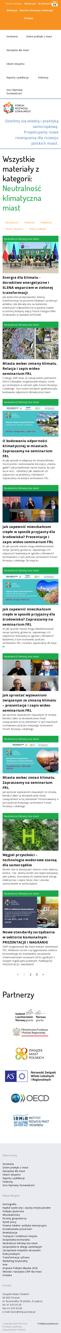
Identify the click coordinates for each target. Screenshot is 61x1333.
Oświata (7, 1275)
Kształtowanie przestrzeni (17, 1229)
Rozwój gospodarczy (14, 1218)
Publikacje (46, 222)
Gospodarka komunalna (16, 1239)
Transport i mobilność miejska (20, 1236)
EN (54, 5)
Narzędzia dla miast (17, 50)
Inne (5, 1264)
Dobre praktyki (37, 229)
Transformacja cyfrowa (16, 1257)
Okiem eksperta (15, 63)
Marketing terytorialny (15, 1261)
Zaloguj (28, 18)
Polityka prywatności (48, 1323)
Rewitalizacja (10, 1232)
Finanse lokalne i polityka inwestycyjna (24, 1225)
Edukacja (12, 10)
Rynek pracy (9, 1221)
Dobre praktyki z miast (39, 36)
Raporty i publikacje (17, 77)
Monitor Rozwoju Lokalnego (36, 10)
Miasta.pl (30, 3)
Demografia (9, 1204)
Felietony (43, 77)
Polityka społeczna (13, 1211)
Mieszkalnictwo (11, 1214)
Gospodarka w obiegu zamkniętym (22, 1246)
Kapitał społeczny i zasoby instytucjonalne (27, 1207)
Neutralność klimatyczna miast (20, 1243)
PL (54, 2)
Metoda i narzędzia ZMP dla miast (22, 1271)
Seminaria (12, 36)
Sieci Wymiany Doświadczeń (19, 1185)
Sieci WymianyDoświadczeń (14, 91)
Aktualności (11, 222)
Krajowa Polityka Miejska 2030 (20, 1268)
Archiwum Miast (47, 3)
